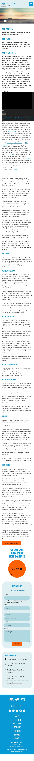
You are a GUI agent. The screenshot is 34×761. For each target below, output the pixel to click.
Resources (17, 723)
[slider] (4, 114)
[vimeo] (24, 711)
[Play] (3, 110)
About (17, 716)
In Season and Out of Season (17, 659)
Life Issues (17, 727)
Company (7, 594)
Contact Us (17, 738)
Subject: (6, 622)
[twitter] (17, 711)
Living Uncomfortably (14, 683)
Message (7, 628)
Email (6, 611)
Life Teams (10, 143)
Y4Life (11, 154)
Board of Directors (11, 543)
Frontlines (17, 731)
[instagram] (13, 711)
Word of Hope (12, 131)
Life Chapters (18, 143)
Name (6, 604)
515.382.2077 (17, 706)
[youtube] (20, 711)
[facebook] (10, 711)
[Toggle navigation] (31, 4)
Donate (17, 569)
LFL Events (17, 720)
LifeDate (15, 170)
